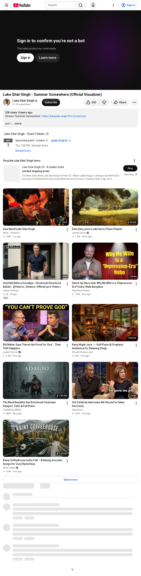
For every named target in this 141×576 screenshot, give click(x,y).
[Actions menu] (134, 160)
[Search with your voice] (93, 5)
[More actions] (134, 102)
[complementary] (47, 134)
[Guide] (6, 5)
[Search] (80, 5)
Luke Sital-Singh (23, 100)
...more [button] (17, 123)
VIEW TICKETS (59, 140)
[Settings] (113, 5)
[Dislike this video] (104, 102)
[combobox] (61, 5)
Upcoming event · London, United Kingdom (39, 140)
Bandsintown (23, 150)
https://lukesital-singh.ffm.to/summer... (65, 116)
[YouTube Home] (21, 5)
